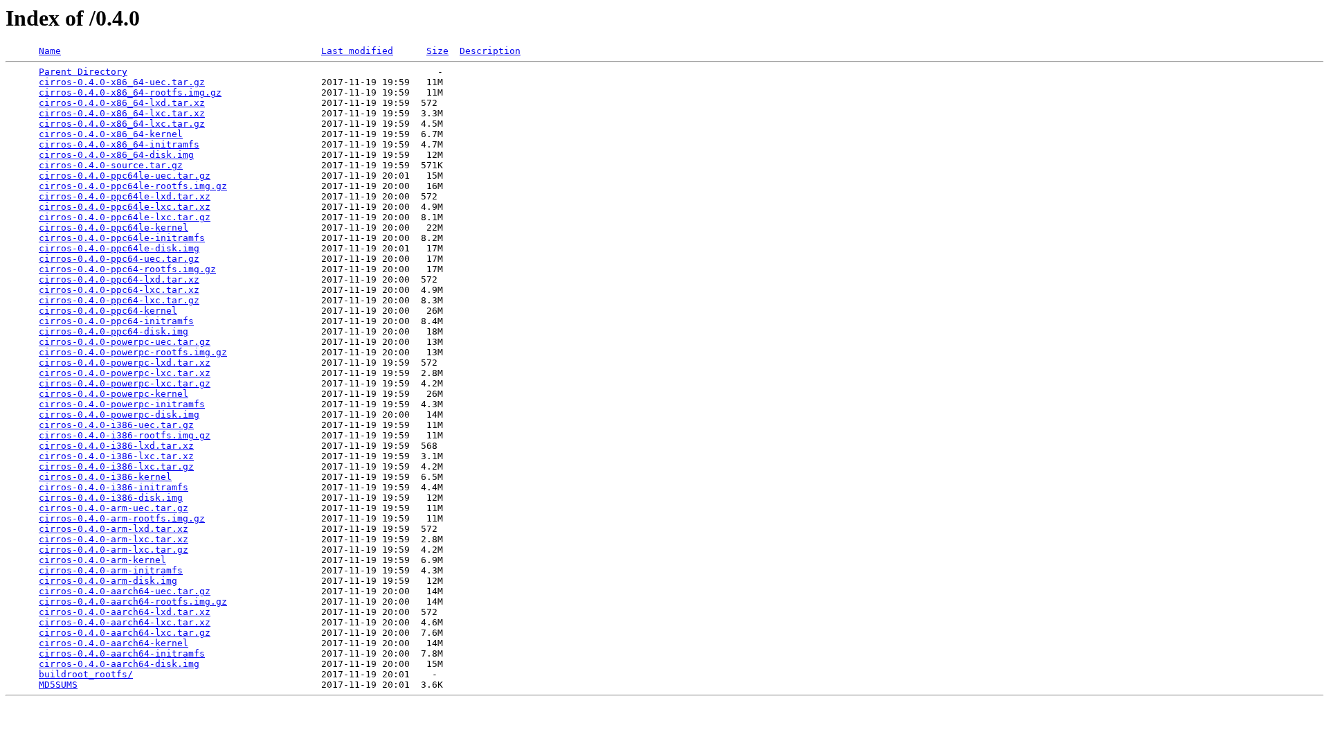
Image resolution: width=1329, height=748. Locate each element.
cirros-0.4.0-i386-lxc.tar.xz (116, 456)
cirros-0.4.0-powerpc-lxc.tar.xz (124, 373)
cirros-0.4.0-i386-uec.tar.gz (116, 425)
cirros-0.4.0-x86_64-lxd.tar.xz (122, 103)
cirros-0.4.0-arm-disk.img (108, 581)
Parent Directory (83, 71)
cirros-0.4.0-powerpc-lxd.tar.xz (124, 362)
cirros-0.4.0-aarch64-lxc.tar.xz (124, 622)
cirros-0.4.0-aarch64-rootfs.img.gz (133, 601)
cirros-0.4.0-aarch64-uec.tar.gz (124, 591)
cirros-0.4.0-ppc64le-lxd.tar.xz (124, 196)
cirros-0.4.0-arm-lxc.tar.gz (113, 549)
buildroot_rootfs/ (86, 674)
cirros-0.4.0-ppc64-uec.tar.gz (119, 258)
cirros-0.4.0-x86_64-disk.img (116, 155)
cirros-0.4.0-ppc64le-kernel (113, 227)
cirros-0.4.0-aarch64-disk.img (119, 664)
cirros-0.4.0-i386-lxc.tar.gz (116, 466)
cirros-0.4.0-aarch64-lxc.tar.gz (124, 632)
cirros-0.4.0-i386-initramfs (113, 487)
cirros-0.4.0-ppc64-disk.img (113, 331)
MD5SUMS (58, 684)
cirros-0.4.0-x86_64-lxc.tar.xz (122, 113)
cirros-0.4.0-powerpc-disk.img (119, 414)
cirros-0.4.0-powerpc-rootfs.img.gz (133, 352)
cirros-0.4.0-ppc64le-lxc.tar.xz (124, 207)
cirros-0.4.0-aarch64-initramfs (122, 653)
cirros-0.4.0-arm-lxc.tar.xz (113, 539)
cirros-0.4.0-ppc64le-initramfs (122, 238)
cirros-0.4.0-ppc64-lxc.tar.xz (119, 290)
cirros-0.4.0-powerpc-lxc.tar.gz (124, 383)
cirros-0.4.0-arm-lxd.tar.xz (113, 529)
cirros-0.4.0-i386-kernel (105, 477)
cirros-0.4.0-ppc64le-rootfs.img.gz (133, 186)
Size (437, 51)
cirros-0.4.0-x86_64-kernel (111, 134)
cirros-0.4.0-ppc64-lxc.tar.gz (119, 300)
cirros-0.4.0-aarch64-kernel (113, 643)
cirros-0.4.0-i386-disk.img (111, 497)
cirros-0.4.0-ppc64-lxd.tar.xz (119, 279)
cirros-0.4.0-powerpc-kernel (113, 394)
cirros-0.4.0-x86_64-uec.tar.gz (122, 82)
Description (490, 51)
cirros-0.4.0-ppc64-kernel (108, 310)
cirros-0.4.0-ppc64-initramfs (116, 321)
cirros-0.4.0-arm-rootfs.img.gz (122, 518)
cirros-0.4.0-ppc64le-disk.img (119, 248)
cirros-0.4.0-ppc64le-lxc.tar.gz (124, 217)
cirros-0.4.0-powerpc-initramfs (122, 404)
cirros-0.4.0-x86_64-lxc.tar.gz (122, 123)
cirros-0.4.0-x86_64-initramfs (119, 144)
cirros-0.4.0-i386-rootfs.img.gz (124, 435)
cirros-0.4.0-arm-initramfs (111, 570)
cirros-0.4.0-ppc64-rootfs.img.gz (127, 269)
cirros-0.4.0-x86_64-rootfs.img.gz (130, 92)
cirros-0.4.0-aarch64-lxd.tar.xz (124, 612)
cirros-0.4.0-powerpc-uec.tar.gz (124, 342)
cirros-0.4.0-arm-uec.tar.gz (113, 508)
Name (50, 51)
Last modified (357, 51)
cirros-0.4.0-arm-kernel (102, 560)
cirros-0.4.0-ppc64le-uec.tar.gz (124, 175)
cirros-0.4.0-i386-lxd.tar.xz (116, 445)
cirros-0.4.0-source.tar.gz (111, 165)
